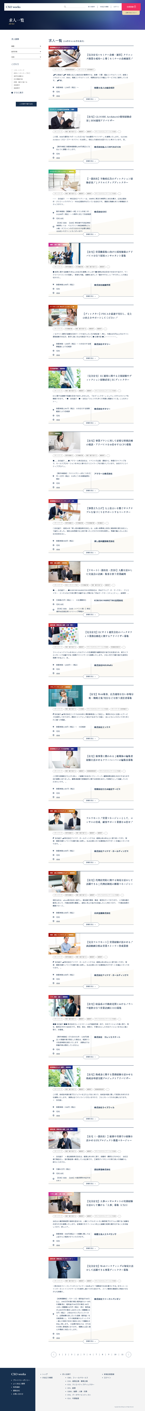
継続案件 (17, 88)
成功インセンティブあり (22, 73)
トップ (44, 1374)
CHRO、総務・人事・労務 (77, 1391)
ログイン (116, 7)
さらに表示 (18, 92)
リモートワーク (19, 70)
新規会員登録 (109, 1374)
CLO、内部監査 (73, 1398)
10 (115, 1355)
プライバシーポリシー (21, 1380)
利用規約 (16, 1387)
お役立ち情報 (104, 7)
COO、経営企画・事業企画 (77, 1381)
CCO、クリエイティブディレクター (80, 1385)
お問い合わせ (18, 1394)
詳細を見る (90, 99)
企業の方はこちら (130, 12)
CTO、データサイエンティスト (79, 1395)
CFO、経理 (71, 1388)
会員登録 (130, 7)
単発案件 (17, 85)
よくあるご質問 (19, 1384)
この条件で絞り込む (26, 104)
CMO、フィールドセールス (77, 1378)
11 (122, 1355)
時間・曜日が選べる (20, 82)
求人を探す (91, 7)
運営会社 (16, 1391)
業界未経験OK (18, 76)
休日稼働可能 (18, 79)
